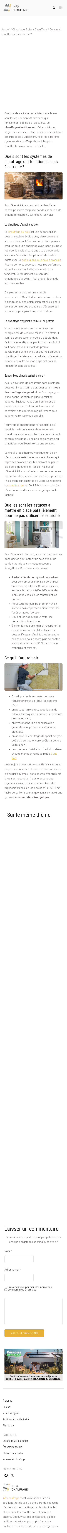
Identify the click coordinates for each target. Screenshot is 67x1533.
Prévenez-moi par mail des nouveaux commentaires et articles (30, 1288)
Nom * (8, 1251)
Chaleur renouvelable (13, 1453)
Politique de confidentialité (16, 1419)
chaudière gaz (15, 485)
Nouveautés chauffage (14, 1459)
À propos (7, 1400)
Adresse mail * (12, 1269)
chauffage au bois (19, 231)
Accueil (5, 29)
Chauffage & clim (22, 29)
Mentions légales (11, 1413)
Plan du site (8, 1425)
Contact (7, 1407)
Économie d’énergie (12, 1447)
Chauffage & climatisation (15, 1440)
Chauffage (41, 29)
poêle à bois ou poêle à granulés (41, 259)
